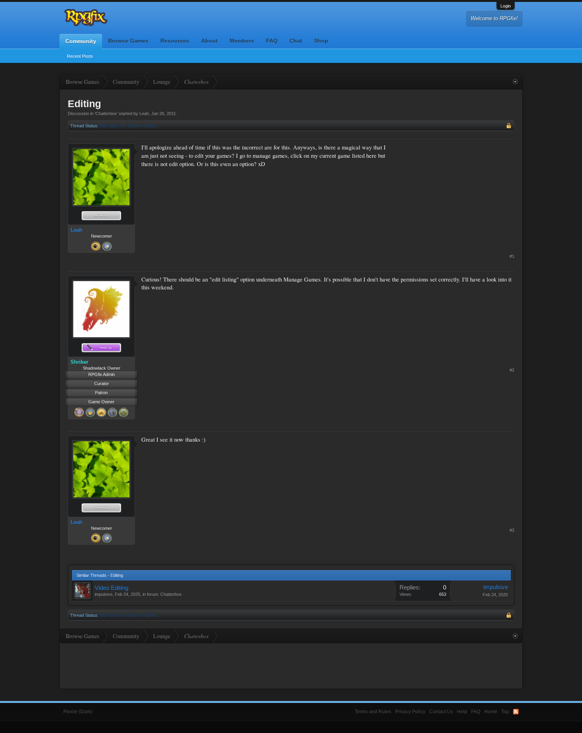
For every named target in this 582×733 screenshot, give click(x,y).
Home (490, 711)
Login (505, 6)
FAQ (272, 41)
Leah (144, 113)
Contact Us (441, 711)
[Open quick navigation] (515, 82)
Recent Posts (80, 56)
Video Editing (111, 588)
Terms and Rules (373, 711)
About (209, 41)
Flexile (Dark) (77, 711)
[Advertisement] (455, 193)
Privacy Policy (410, 711)
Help (462, 711)
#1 (512, 256)
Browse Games (128, 41)
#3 (512, 530)
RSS (516, 711)
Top (505, 711)
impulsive (103, 594)
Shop (321, 41)
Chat (295, 41)
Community (80, 41)
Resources (174, 41)
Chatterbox (106, 113)
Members (242, 41)
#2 (512, 370)
